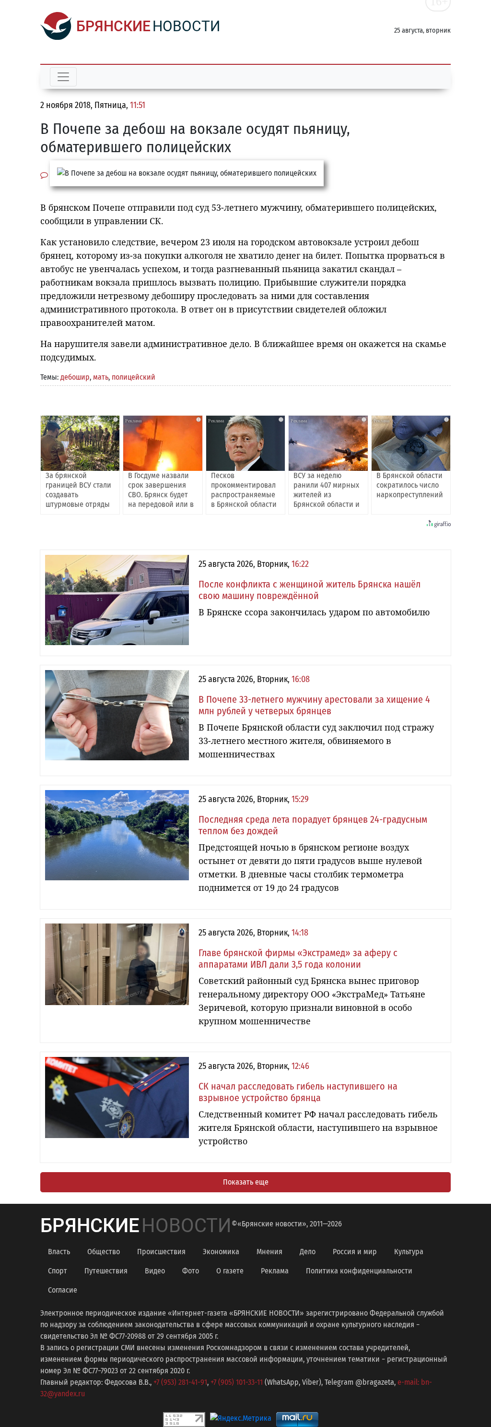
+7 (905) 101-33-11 (236, 1382)
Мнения (269, 1251)
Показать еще (246, 1182)
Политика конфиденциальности (359, 1270)
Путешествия (106, 1270)
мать (100, 377)
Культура (408, 1251)
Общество (103, 1251)
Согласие (62, 1290)
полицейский (133, 377)
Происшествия (161, 1251)
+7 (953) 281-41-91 (180, 1382)
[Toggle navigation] (63, 76)
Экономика (221, 1251)
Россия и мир (355, 1251)
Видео (155, 1270)
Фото (190, 1270)
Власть (59, 1251)
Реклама (275, 1270)
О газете (230, 1270)
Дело (308, 1251)
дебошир (75, 377)
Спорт (57, 1270)
